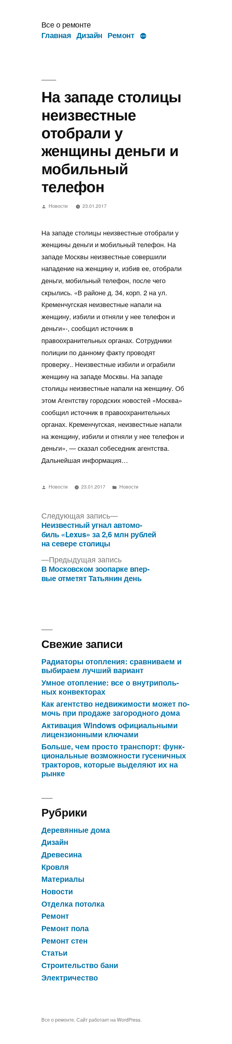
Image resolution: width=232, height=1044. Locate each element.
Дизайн (89, 35)
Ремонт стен (64, 940)
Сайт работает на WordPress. (109, 1019)
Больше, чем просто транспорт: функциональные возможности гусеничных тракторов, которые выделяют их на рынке (113, 760)
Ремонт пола (65, 928)
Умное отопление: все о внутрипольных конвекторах (110, 687)
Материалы (62, 878)
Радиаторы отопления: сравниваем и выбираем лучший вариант (111, 666)
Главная (56, 35)
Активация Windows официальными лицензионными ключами (109, 730)
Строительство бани (79, 965)
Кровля (55, 866)
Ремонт (121, 35)
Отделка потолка (73, 903)
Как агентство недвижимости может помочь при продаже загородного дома (115, 708)
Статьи (54, 952)
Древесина (61, 854)
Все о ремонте (66, 24)
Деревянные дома (75, 829)
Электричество (69, 977)
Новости (58, 205)
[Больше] (143, 36)
